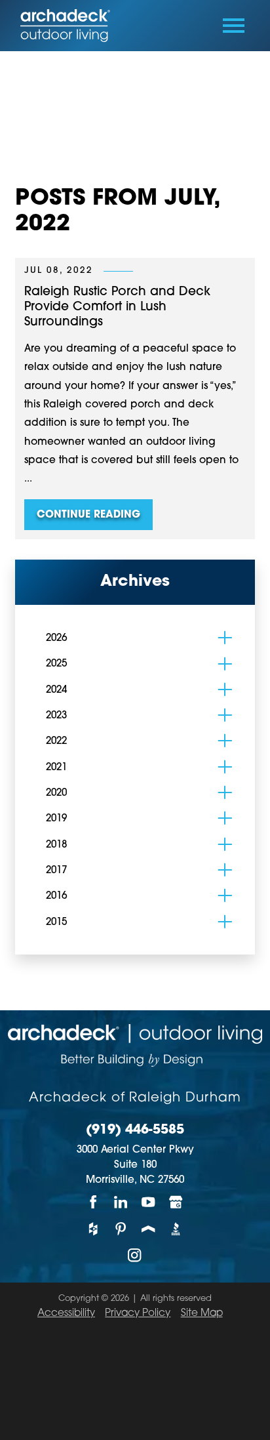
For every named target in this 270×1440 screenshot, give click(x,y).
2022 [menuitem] (56, 742)
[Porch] (149, 1229)
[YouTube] (149, 1202)
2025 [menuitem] (56, 664)
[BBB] (176, 1229)
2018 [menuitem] (56, 845)
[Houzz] (93, 1229)
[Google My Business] (176, 1202)
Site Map (202, 1314)
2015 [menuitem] (56, 923)
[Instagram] (135, 1255)
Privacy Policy (137, 1314)
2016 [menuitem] (56, 896)
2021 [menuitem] (56, 768)
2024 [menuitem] (56, 690)
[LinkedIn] (121, 1202)
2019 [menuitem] (56, 819)
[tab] (225, 638)
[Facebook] (93, 1202)
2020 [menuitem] (56, 793)
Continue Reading (88, 515)
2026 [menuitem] (56, 639)
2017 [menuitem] (56, 871)
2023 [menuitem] (56, 716)
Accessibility (66, 1314)
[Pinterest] (121, 1229)
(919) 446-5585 (135, 1130)
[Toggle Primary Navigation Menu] (234, 25)
